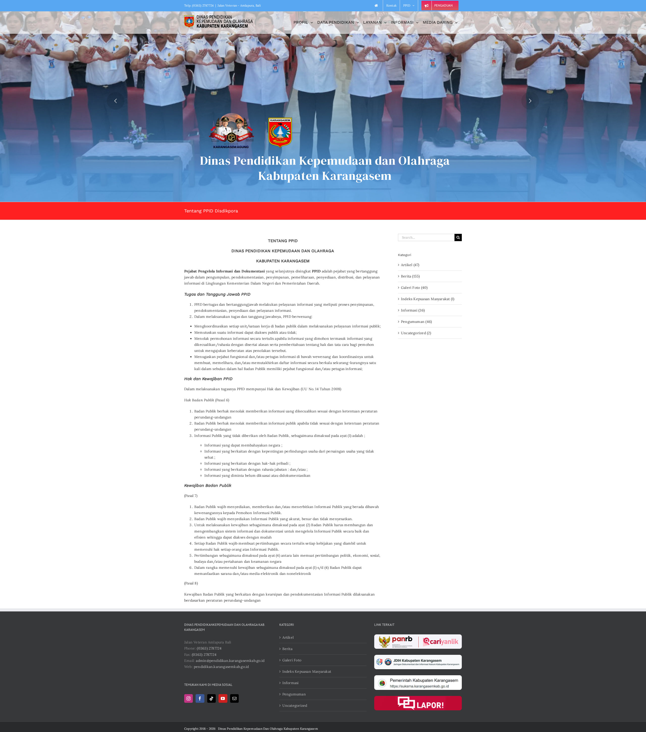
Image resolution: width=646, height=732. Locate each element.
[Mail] (234, 698)
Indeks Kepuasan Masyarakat (306, 671)
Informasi (290, 683)
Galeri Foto (291, 660)
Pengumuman (294, 694)
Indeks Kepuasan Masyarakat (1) (427, 299)
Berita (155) (410, 276)
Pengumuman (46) (416, 321)
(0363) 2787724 (209, 648)
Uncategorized (294, 705)
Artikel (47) (410, 265)
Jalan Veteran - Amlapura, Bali (239, 5)
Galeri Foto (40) (414, 287)
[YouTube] (223, 698)
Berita (287, 648)
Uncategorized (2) (416, 333)
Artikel (288, 637)
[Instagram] (188, 698)
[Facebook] (200, 698)
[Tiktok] (211, 698)
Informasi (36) (413, 310)
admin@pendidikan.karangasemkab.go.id (230, 660)
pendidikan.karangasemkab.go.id (221, 666)
